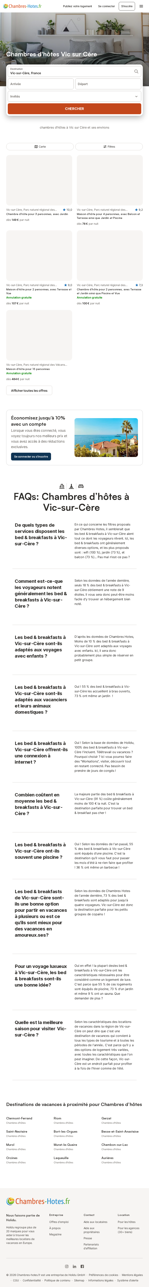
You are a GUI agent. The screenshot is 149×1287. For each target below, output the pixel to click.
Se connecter (106, 6)
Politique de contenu (57, 1280)
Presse (88, 1238)
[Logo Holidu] (22, 6)
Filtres (111, 146)
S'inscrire (127, 6)
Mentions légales (132, 1275)
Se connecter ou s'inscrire (31, 456)
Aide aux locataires (95, 1221)
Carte (42, 146)
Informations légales (100, 1280)
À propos (55, 1228)
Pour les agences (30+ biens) (128, 1230)
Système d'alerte (127, 1280)
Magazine (55, 1234)
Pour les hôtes (126, 1221)
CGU (16, 1280)
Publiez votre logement (77, 6)
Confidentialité (32, 1280)
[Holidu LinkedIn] (74, 1266)
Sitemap (79, 1280)
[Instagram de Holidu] (66, 1266)
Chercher (74, 109)
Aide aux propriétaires (92, 1230)
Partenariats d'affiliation (91, 1246)
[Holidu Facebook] (82, 1266)
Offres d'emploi (58, 1221)
